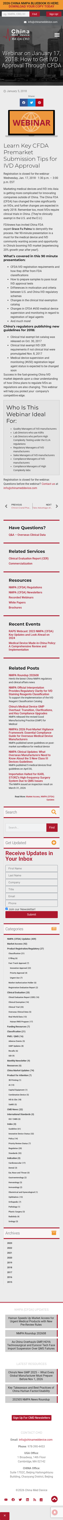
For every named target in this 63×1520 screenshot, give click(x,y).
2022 (9, 1248)
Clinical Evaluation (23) (18, 992)
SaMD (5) (13, 1104)
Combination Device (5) (19, 1095)
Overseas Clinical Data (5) (20, 1012)
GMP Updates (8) (16, 1046)
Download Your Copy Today (31, 6)
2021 (9, 1252)
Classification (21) (16, 953)
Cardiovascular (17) (17, 1163)
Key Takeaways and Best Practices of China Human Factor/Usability (31, 1389)
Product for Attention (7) (19, 1075)
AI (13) (11, 1085)
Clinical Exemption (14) (19, 1002)
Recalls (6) (13, 1051)
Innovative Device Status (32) (21, 1134)
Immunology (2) (15, 1187)
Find (34, 14)
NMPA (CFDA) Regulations (25, 587)
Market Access (33, 796)
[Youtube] (6, 1500)
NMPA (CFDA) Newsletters (25, 592)
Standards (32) (15, 1153)
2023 (9, 1243)
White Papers (17, 602)
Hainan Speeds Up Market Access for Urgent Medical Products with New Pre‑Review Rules (31, 1321)
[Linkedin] (27, 1500)
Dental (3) (13, 1168)
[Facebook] (13, 1500)
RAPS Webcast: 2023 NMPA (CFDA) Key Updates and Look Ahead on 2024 (31, 634)
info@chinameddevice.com (20, 488)
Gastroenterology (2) (18, 1177)
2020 (9, 1257)
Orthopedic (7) (15, 1202)
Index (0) (11, 1124)
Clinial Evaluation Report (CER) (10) (24, 997)
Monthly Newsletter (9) (18, 1060)
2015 (9, 1282)
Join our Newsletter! (22, 909)
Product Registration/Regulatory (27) (25, 948)
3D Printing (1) (15, 1080)
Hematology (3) (15, 1182)
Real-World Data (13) (18, 1017)
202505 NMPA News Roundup (31, 1399)
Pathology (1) (14, 1207)
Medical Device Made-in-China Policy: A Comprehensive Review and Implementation (32, 646)
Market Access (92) (17, 943)
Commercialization (20, 563)
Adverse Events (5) (17, 1041)
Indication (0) (13, 1158)
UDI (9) (12, 1056)
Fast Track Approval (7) (19, 963)
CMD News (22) (15, 1109)
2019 (9, 1262)
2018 (9, 1267)
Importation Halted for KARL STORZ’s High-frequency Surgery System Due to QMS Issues (29, 777)
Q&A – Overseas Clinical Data (27, 534)
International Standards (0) (20, 1114)
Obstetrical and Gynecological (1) (23, 1192)
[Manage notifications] (55, 1512)
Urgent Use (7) (16, 978)
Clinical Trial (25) (16, 1007)
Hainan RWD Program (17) (21, 1022)
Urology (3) (13, 1221)
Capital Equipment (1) (18, 1090)
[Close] (4, 1516)
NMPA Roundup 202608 (24, 675)
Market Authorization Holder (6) (22, 983)
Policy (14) (13, 1139)
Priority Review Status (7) (20, 1143)
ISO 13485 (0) (14, 1119)
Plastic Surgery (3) (17, 1212)
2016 (9, 1277)
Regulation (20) (15, 1148)
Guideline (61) (15, 1129)
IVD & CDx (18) (15, 1100)
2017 (9, 1272)
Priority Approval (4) (18, 973)
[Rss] (34, 1500)
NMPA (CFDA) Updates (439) (21, 939)
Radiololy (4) (14, 1216)
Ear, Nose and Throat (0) (19, 1173)
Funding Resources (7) (18, 1026)
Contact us (48, 483)
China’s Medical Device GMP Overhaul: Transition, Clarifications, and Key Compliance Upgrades (31, 710)
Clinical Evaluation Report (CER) (29, 558)
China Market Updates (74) (20, 1070)
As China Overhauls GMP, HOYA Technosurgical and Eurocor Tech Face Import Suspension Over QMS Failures (31, 1345)
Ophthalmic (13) (16, 1197)
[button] (57, 35)
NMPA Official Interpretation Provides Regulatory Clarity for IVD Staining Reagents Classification (30, 691)
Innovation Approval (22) (20, 968)
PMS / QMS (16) (15, 1036)
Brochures (15, 607)
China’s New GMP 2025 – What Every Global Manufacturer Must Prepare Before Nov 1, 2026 (31, 1376)
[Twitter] (20, 1500)
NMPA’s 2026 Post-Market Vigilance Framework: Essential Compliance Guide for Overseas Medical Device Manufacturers (31, 734)
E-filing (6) (13, 958)
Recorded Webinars (21, 597)
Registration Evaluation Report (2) (23, 987)
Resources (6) (14, 1065)
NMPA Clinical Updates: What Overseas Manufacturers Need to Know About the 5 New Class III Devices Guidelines (30, 757)
